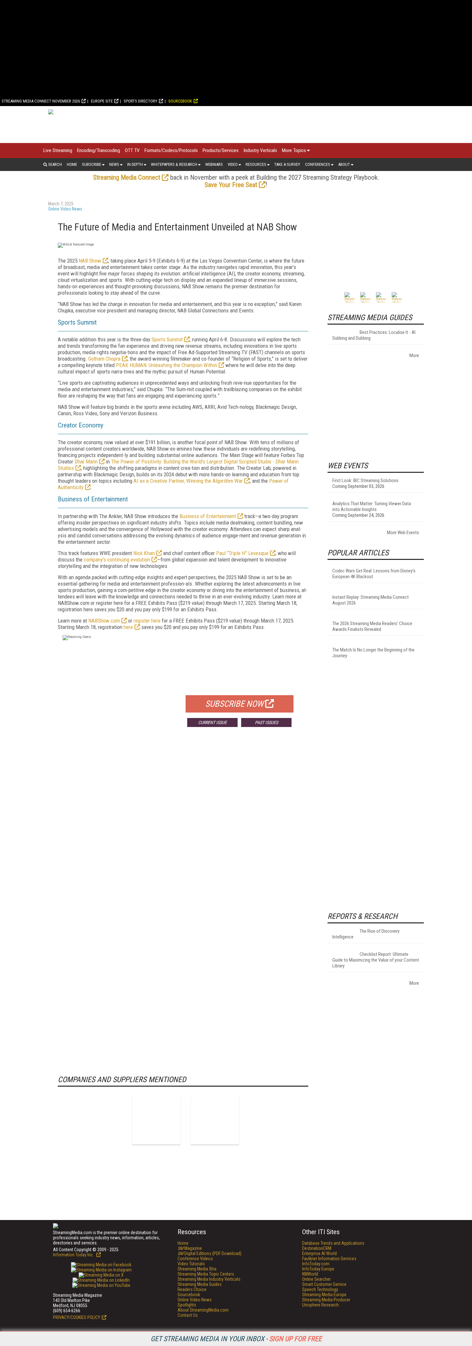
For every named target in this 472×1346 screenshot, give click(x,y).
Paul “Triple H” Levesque (242, 553)
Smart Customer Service (324, 1284)
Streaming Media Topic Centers (206, 1274)
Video (233, 164)
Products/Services (221, 150)
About (344, 164)
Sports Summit (167, 339)
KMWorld (310, 1274)
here (128, 627)
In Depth (135, 164)
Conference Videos (195, 1258)
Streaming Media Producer (326, 1299)
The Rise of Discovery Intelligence (365, 934)
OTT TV (132, 150)
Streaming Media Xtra (197, 1268)
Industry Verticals (260, 150)
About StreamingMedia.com (203, 1310)
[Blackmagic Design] (156, 1120)
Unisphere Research (320, 1304)
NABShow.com (104, 620)
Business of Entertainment (207, 516)
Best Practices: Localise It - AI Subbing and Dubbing (373, 335)
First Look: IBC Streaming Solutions (365, 480)
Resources (256, 164)
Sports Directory (140, 101)
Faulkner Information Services (329, 1258)
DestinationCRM (316, 1248)
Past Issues (266, 722)
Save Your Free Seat (231, 185)
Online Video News (65, 208)
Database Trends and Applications (333, 1243)
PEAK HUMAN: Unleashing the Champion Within (166, 365)
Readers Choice (192, 1289)
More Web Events (403, 532)
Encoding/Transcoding (98, 150)
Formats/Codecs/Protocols (171, 150)
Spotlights (187, 1304)
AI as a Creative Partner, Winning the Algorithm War (188, 481)
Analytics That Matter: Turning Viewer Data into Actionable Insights (371, 506)
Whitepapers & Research (174, 164)
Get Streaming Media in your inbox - (236, 1339)
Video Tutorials (191, 1263)
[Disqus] (183, 827)
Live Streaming (57, 150)
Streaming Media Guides (200, 1284)
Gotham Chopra (104, 358)
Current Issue (212, 722)
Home (72, 164)
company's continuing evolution (117, 559)
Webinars (214, 164)
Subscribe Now (234, 704)
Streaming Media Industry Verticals (209, 1279)
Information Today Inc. (74, 1254)
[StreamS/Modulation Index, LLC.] (215, 1120)
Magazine (190, 1248)
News (114, 164)
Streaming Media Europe (324, 1294)
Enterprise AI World (319, 1253)
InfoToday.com (315, 1263)
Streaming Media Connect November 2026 (41, 101)
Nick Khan (144, 553)
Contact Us (188, 1315)
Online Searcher (316, 1279)
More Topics (294, 150)
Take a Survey (287, 164)
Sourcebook (180, 101)
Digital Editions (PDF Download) (209, 1253)
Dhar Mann (86, 461)
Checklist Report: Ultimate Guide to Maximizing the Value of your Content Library (375, 960)
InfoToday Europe (318, 1268)
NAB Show (90, 260)
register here (147, 620)
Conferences (317, 164)
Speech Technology (320, 1289)
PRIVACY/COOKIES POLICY (76, 1317)
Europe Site (102, 101)
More (414, 355)
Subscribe (91, 164)
